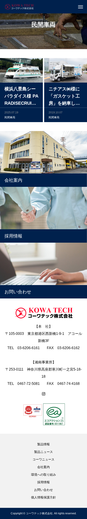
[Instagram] (43, 394)
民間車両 (9, 117)
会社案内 (43, 467)
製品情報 (43, 444)
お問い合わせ (43, 489)
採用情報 (43, 482)
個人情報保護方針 (43, 497)
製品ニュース (43, 451)
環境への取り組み (43, 474)
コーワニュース (43, 459)
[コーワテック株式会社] (19, 6)
